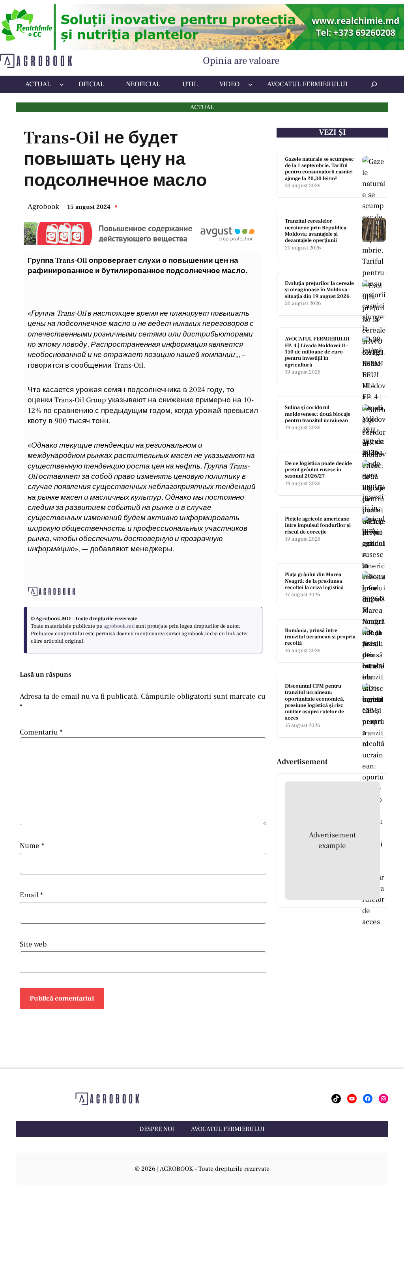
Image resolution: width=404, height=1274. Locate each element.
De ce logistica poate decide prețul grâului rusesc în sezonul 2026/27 (318, 470)
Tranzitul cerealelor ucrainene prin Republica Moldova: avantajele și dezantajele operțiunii (315, 231)
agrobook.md (119, 626)
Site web (33, 944)
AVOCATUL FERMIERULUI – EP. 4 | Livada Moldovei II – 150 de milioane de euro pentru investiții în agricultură (319, 352)
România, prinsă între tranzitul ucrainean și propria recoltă (320, 637)
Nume (32, 845)
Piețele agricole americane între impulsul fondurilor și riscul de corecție (318, 525)
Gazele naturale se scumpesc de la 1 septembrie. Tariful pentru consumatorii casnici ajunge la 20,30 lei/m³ (319, 169)
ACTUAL (202, 107)
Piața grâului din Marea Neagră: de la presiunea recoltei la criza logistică (314, 581)
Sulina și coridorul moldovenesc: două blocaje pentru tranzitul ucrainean (317, 414)
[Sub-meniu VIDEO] (250, 84)
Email (31, 895)
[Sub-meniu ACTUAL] (62, 84)
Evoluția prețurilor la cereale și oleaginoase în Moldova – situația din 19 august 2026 (319, 289)
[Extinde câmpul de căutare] (374, 84)
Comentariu (41, 732)
